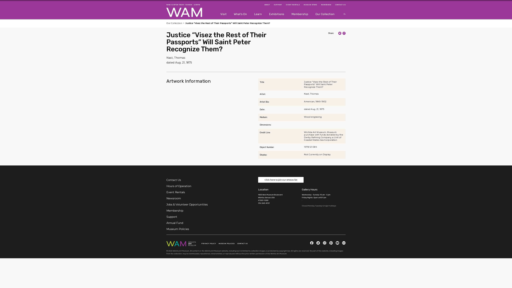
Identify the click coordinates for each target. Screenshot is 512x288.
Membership (174, 210)
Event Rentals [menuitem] (293, 5)
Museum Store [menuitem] (310, 5)
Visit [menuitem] (223, 14)
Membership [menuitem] (299, 14)
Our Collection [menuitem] (324, 14)
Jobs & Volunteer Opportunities (187, 204)
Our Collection (174, 23)
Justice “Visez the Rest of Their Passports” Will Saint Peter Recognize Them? (227, 23)
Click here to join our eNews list (281, 180)
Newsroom (173, 198)
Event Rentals (175, 192)
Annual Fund (174, 223)
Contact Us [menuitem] (340, 5)
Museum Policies (177, 229)
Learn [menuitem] (258, 14)
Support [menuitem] (278, 5)
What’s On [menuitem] (240, 14)
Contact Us (173, 180)
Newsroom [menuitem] (326, 5)
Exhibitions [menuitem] (276, 14)
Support (171, 216)
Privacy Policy (208, 243)
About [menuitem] (267, 5)
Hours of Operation (178, 186)
